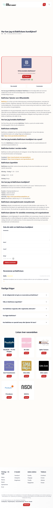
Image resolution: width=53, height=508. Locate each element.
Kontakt (30, 501)
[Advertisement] (26, 18)
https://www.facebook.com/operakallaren (19, 157)
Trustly (29, 480)
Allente (43, 480)
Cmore (42, 478)
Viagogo (30, 478)
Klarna (3, 479)
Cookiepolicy (4, 501)
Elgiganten (31, 482)
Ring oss (27, 76)
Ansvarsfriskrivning (20, 501)
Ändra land (26, 504)
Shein (2, 477)
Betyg (4, 255)
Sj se (2, 487)
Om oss (26, 501)
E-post (4, 249)
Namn (4, 242)
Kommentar (5, 230)
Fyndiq (29, 475)
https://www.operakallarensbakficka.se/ (15, 136)
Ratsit (3, 482)
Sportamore (4, 484)
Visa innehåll (13, 86)
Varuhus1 (17, 475)
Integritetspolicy (11, 501)
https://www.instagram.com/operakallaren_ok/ (21, 159)
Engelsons (17, 480)
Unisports (17, 478)
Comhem (43, 475)
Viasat (42, 482)
